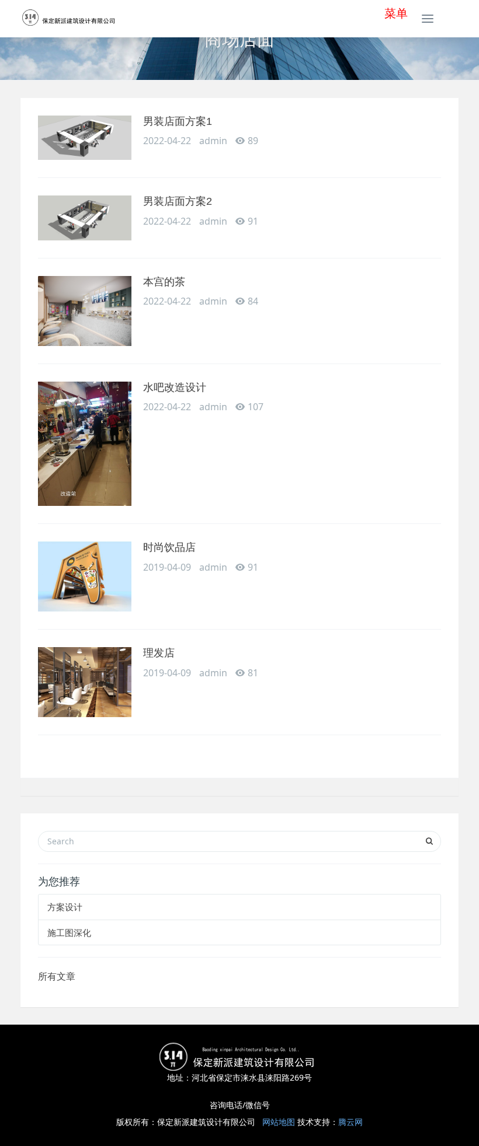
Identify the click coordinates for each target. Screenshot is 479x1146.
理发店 (159, 653)
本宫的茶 (164, 282)
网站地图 (278, 1121)
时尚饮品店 (169, 547)
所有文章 (56, 976)
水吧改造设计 (174, 387)
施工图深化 (69, 932)
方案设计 (64, 907)
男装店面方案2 (177, 201)
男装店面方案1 (177, 121)
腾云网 (350, 1121)
